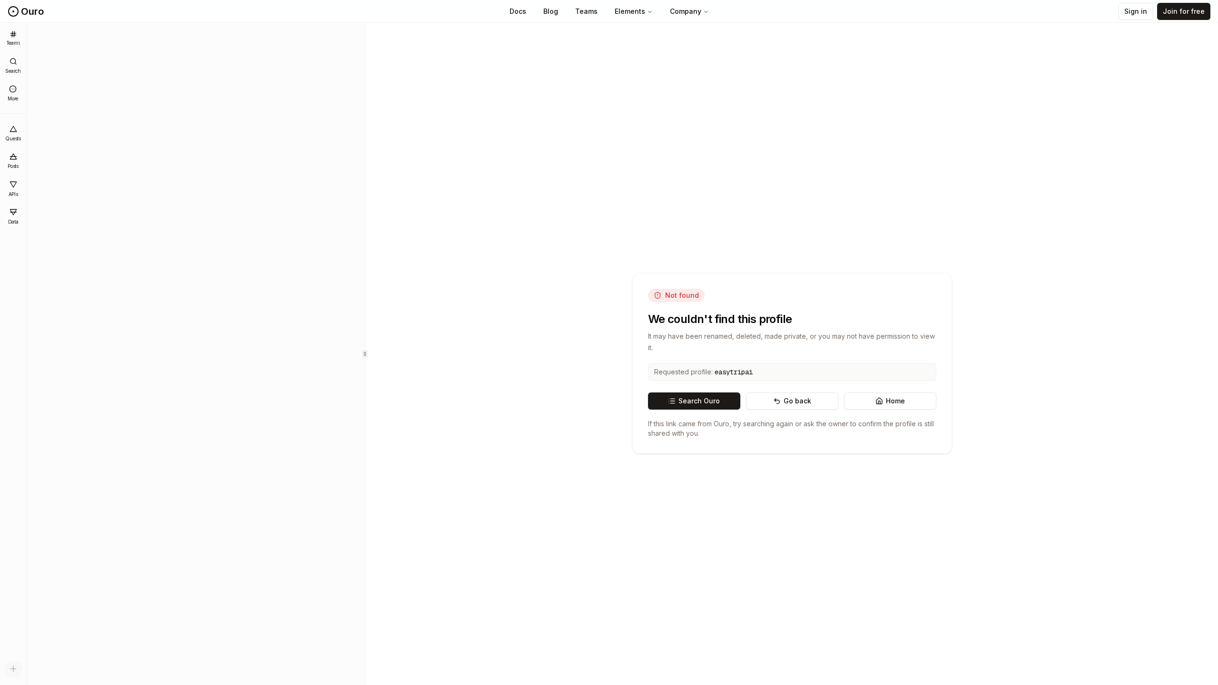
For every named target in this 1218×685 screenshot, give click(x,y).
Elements (630, 11)
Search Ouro (699, 401)
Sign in (1135, 11)
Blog (550, 11)
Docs (518, 11)
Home (895, 401)
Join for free (1184, 11)
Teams (586, 11)
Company (685, 11)
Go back (797, 401)
